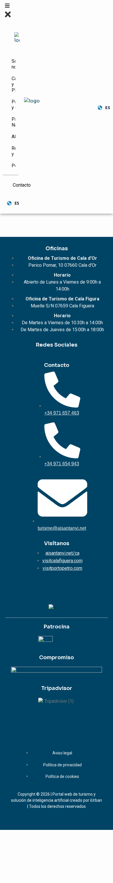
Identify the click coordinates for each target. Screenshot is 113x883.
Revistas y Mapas (14, 151)
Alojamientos (14, 136)
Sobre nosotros (14, 64)
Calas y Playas (14, 84)
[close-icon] (8, 17)
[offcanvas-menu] (7, 6)
